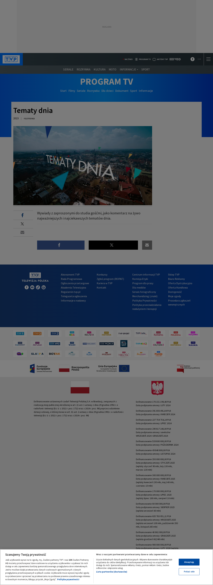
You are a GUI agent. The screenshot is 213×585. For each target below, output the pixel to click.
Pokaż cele (189, 571)
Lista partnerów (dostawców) (111, 571)
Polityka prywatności (68, 579)
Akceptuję (189, 562)
